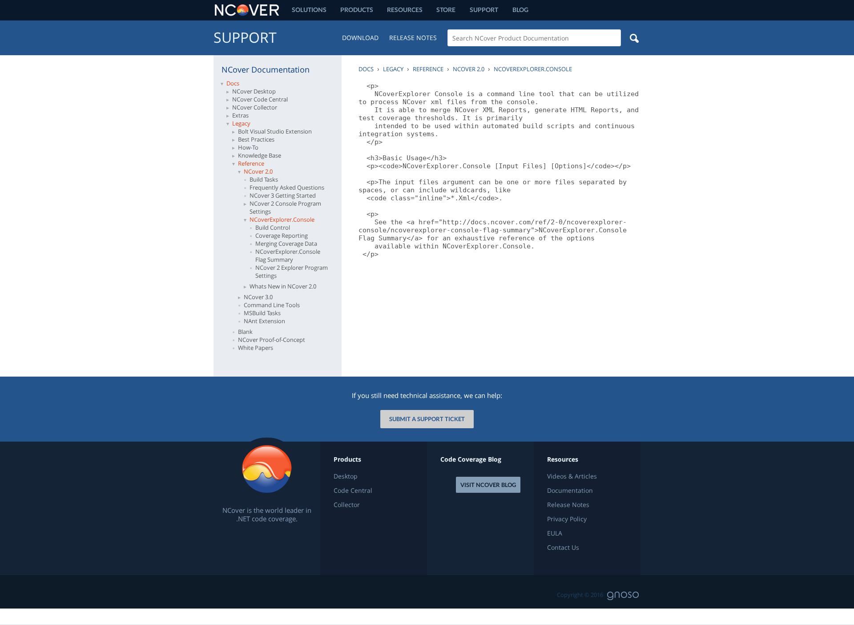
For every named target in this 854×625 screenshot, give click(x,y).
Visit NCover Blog (488, 484)
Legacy (241, 123)
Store (445, 9)
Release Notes (413, 37)
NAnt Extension (264, 321)
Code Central (353, 491)
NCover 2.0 (258, 171)
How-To (248, 147)
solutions (309, 9)
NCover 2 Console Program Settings (285, 207)
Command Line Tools (272, 305)
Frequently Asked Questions (287, 187)
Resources (405, 9)
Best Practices (256, 139)
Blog (520, 9)
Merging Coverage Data (286, 243)
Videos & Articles (572, 476)
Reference (251, 163)
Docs (232, 83)
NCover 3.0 (258, 297)
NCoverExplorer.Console (282, 219)
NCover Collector (254, 107)
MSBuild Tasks (262, 313)
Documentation (570, 491)
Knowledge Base (259, 155)
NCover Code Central (260, 99)
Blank (245, 332)
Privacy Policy (567, 519)
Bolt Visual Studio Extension (275, 131)
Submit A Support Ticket (427, 418)
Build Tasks (264, 179)
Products (356, 9)
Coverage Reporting (281, 235)
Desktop (346, 476)
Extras (240, 115)
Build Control (272, 227)
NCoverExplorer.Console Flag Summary (287, 256)
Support (484, 9)
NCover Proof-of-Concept (271, 340)
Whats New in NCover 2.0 (283, 286)
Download (360, 37)
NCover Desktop (254, 91)
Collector (347, 505)
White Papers (255, 348)
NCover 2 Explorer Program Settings (291, 272)
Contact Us (563, 548)
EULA (554, 533)
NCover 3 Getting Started (283, 195)
